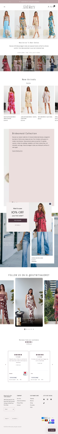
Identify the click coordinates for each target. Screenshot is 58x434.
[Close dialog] (50, 204)
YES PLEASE (17, 220)
